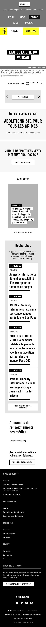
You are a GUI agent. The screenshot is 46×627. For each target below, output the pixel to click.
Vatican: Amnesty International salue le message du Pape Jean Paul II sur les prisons (22, 387)
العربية (15, 23)
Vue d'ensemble (23, 97)
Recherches (15, 266)
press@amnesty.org (17, 441)
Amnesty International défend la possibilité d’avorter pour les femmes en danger (22, 280)
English (11, 17)
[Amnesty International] (3, 31)
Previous (7, 96)
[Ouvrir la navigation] (42, 31)
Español (23, 17)
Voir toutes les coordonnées (22, 462)
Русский (28, 23)
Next (39, 96)
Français (34, 17)
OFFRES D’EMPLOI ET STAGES (18, 584)
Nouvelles (16, 206)
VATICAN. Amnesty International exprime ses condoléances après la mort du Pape (22, 311)
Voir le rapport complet (23, 162)
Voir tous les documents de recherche (23, 407)
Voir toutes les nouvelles (23, 232)
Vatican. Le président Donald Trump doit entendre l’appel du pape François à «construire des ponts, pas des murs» (22, 215)
